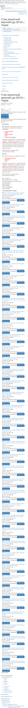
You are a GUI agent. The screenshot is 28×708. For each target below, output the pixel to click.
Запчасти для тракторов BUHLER (10, 58)
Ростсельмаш (7, 104)
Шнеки (5, 47)
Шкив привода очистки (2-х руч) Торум (11, 505)
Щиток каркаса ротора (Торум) (9, 276)
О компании (7, 686)
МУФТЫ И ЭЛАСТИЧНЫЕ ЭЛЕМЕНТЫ (13, 49)
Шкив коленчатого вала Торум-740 (10, 577)
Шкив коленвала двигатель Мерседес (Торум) (13, 588)
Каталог (6, 678)
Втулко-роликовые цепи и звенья (11, 53)
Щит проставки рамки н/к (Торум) (10, 359)
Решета (5, 50)
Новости (6, 687)
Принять (3, 6)
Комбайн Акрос (7, 39)
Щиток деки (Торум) (6, 265)
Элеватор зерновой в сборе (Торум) (10, 205)
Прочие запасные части (9, 56)
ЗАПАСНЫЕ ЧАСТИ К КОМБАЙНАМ (10, 35)
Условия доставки (8, 692)
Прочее (4, 89)
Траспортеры (7, 46)
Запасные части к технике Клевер (10, 77)
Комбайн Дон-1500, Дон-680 (10, 42)
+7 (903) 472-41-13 (22, 14)
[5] (8, 109)
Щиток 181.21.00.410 (7, 324)
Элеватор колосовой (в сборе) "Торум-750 (12, 194)
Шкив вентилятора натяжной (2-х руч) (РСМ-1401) (14, 638)
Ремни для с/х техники (7, 83)
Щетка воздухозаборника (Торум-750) (11, 382)
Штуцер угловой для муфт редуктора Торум (12, 419)
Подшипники (5, 74)
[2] (6, 109)
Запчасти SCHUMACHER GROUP (10, 61)
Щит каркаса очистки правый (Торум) (11, 336)
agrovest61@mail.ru (5, 698)
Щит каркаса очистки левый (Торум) (10, 347)
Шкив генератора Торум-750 (9, 626)
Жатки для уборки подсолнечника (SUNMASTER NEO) (13, 67)
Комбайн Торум (7, 37)
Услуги (5, 682)
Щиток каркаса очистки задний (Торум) (11, 312)
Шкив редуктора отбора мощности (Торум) (12, 480)
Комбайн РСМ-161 (8, 43)
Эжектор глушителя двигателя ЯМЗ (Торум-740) (13, 217)
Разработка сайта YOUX (14, 707)
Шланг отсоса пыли (6, 431)
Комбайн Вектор (8, 40)
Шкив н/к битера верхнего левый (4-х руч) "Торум (13, 542)
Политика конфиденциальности (9, 704)
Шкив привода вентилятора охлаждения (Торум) (13, 662)
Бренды (6, 681)
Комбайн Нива (7, 44)
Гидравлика (6, 55)
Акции (5, 679)
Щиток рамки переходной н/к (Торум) (11, 229)
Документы (6, 689)
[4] (7, 109)
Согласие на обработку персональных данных (13, 706)
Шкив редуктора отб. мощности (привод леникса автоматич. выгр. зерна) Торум (13, 492)
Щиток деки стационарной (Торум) (10, 288)
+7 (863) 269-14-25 (22, 12)
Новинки (4, 86)
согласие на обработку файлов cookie (9, 3)
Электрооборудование (9, 52)
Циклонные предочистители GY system (11, 64)
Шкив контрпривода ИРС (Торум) (10, 565)
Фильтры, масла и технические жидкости (11, 71)
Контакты (6, 684)
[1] (5, 109)
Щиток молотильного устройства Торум (11, 240)
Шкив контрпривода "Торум (8, 554)
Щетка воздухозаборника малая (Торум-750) (12, 370)
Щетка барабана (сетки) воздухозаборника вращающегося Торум (12, 407)
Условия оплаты (8, 690)
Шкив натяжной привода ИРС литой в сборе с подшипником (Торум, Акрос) (13, 517)
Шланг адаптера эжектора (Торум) (10, 455)
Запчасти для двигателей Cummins (10, 80)
